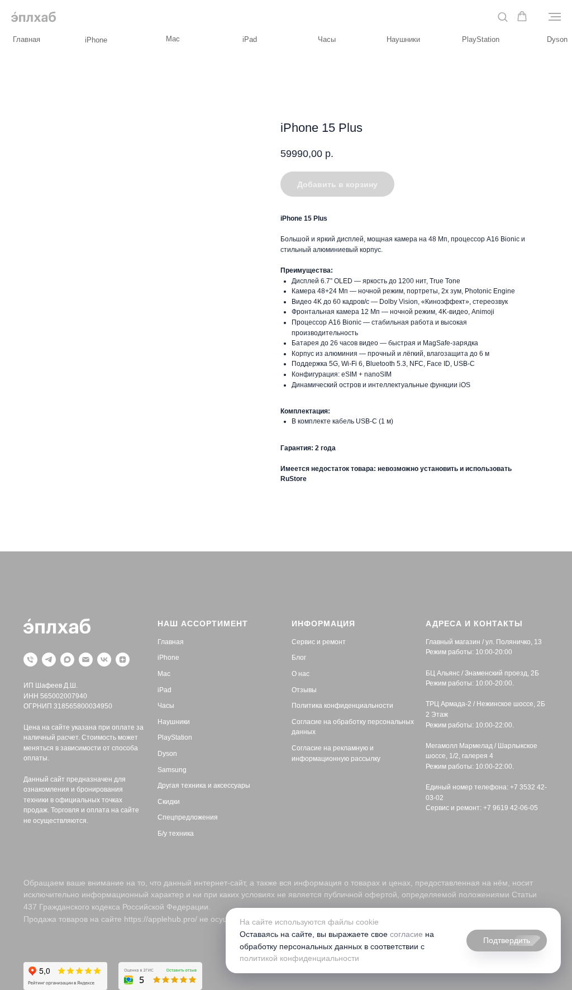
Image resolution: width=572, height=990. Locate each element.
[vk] (104, 660)
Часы (327, 39)
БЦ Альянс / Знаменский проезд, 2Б (482, 673)
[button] (502, 16)
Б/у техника (176, 833)
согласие (406, 934)
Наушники (403, 39)
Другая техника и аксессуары (204, 785)
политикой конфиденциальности (299, 958)
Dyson (557, 39)
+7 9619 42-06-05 (510, 808)
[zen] (123, 660)
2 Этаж (437, 714)
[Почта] (86, 660)
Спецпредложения (188, 817)
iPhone (96, 40)
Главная (26, 39)
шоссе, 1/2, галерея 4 (459, 756)
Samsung (172, 770)
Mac (173, 39)
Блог (299, 657)
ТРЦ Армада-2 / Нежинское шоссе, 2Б (485, 704)
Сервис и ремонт (319, 642)
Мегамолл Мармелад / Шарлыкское (481, 746)
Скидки (169, 802)
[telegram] (49, 660)
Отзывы (304, 690)
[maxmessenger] (67, 660)
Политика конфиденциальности (342, 706)
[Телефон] (30, 660)
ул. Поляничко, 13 (513, 642)
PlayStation (480, 39)
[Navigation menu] (555, 17)
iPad (249, 39)
